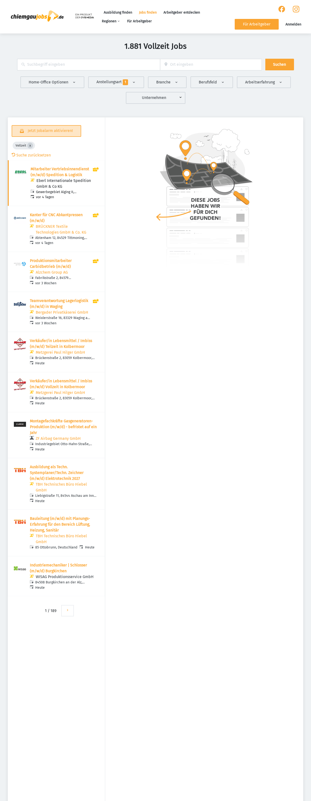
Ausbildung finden (118, 12)
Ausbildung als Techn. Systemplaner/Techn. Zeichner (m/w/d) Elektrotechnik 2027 (57, 473)
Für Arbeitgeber (139, 21)
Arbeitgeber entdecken (182, 12)
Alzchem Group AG (52, 272)
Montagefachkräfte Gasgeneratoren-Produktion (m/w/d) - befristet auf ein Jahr (63, 427)
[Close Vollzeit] (30, 145)
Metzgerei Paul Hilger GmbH (60, 352)
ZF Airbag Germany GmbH (58, 438)
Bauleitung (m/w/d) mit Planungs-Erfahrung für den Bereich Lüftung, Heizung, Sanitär (60, 524)
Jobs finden (148, 12)
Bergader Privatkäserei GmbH (62, 312)
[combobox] (88, 65)
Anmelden (293, 24)
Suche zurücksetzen (33, 155)
